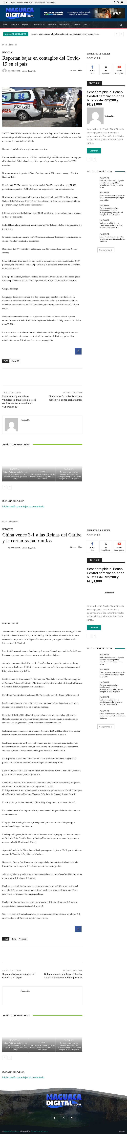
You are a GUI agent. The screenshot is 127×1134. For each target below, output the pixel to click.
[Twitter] (118, 2)
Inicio (4, 44)
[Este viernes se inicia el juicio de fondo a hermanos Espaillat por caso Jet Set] (42, 465)
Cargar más (104, 249)
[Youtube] (122, 2)
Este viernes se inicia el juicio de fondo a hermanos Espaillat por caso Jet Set (42, 476)
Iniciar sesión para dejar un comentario (23, 506)
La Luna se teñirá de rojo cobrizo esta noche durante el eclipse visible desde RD (111, 225)
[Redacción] (5, 70)
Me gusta (92, 66)
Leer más (93, 151)
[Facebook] (114, 2)
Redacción (15, 71)
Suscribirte (119, 66)
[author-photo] (96, 116)
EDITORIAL (94, 83)
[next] (122, 34)
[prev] (116, 34)
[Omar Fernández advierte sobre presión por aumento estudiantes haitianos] (92, 237)
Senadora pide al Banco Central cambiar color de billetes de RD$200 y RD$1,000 (105, 98)
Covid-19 (15, 361)
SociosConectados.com (39, 1131)
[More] (67, 80)
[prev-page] (4, 487)
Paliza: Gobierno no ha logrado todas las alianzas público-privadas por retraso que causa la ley (15, 475)
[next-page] (10, 487)
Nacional (13, 44)
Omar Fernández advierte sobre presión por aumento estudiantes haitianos (112, 239)
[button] (121, 25)
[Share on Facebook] (78, 353)
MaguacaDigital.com (12, 1131)
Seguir (106, 66)
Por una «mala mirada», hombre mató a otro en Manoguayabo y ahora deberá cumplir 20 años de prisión (69, 475)
